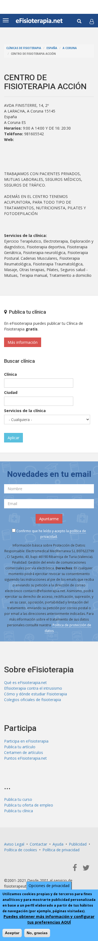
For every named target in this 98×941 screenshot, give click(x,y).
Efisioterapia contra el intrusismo (33, 688)
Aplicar (13, 437)
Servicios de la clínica (25, 410)
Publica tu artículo (19, 746)
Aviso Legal (14, 844)
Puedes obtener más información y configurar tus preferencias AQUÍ (49, 919)
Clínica (10, 374)
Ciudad (10, 392)
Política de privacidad (60, 849)
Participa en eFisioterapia (26, 741)
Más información (23, 342)
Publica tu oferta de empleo (28, 805)
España (52, 48)
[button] (91, 21)
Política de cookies (20, 849)
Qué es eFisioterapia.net (25, 682)
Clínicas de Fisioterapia (23, 48)
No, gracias (37, 933)
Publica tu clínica (18, 810)
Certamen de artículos (23, 752)
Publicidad (78, 844)
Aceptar (12, 933)
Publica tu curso (18, 799)
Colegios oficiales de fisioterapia (32, 699)
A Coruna (70, 48)
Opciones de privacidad (49, 885)
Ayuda (58, 844)
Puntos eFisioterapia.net (25, 758)
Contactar (38, 844)
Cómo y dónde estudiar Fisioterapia (35, 693)
